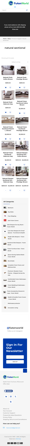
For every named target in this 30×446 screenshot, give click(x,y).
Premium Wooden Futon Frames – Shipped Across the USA (16, 273)
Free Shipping (12, 216)
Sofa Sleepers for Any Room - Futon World (15, 225)
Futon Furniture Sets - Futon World (16, 249)
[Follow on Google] (10, 401)
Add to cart (6, 87)
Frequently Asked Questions (12, 415)
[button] (10, 87)
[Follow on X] (15, 396)
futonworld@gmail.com (13, 428)
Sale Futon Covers (13, 220)
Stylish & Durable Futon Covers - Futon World (17, 298)
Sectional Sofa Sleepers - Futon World (17, 243)
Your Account (7, 411)
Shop (9, 38)
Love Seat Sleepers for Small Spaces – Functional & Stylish (16, 231)
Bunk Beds (11, 261)
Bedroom (10, 207)
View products (20, 165)
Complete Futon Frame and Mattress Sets (16, 266)
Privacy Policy (7, 417)
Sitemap (18, 439)
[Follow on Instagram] (10, 396)
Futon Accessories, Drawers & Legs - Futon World (15, 292)
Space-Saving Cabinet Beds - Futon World (16, 255)
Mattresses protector (14, 303)
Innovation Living (13, 307)
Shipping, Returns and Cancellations (15, 419)
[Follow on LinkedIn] (6, 396)
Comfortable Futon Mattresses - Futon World (17, 280)
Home (5, 38)
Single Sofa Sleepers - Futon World (16, 237)
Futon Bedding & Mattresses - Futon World (16, 286)
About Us (6, 408)
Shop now (15, 29)
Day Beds (10, 212)
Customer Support (9, 413)
